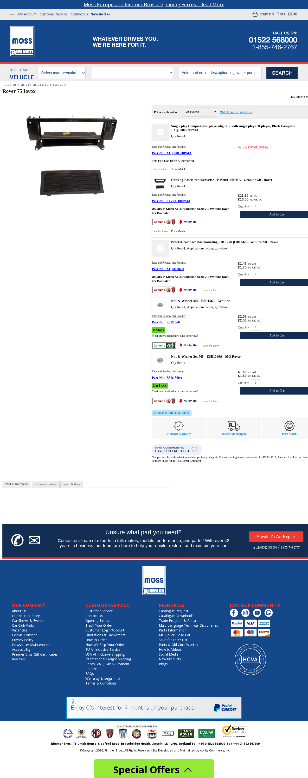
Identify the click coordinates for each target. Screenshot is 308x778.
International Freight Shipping (108, 659)
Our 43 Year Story (26, 615)
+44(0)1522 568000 (211, 744)
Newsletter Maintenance (31, 644)
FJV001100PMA (178, 201)
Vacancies (19, 630)
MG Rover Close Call (175, 635)
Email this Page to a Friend (171, 413)
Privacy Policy (22, 639)
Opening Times (97, 620)
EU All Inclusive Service (103, 649)
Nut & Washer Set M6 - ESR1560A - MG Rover (206, 356)
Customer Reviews (46, 484)
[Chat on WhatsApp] (269, 616)
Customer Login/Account (104, 630)
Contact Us (79, 14)
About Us (19, 611)
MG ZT (24, 85)
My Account (27, 14)
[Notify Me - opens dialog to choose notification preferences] (190, 222)
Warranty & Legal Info (102, 678)
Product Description (16, 484)
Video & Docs (72, 484)
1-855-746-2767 (290, 547)
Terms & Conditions (101, 683)
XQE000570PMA (179, 153)
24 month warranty (179, 434)
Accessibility (21, 649)
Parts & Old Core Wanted (178, 644)
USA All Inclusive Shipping (105, 654)
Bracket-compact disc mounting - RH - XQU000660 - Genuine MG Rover (224, 242)
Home (5, 85)
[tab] (16, 484)
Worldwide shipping (234, 434)
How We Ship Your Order (104, 644)
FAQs (89, 673)
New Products (170, 659)
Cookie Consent (24, 635)
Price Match (179, 169)
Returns (91, 668)
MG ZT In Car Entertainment (49, 85)
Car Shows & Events (28, 620)
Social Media (169, 654)
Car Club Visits (23, 625)
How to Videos (170, 649)
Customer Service (53, 14)
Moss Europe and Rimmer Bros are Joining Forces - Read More (154, 4)
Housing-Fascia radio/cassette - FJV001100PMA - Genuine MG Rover (221, 180)
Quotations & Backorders (105, 635)
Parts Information (172, 630)
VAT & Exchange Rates (236, 112)
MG (15, 85)
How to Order (96, 639)
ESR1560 (173, 322)
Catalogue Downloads (176, 615)
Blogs (163, 664)
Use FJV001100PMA (255, 147)
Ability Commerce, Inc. (215, 750)
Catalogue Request (173, 611)
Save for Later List (173, 639)
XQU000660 (175, 269)
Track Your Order (98, 625)
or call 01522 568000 (265, 547)
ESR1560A (174, 378)
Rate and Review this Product (169, 146)
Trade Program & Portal (178, 620)
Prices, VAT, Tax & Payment (107, 664)
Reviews (18, 659)
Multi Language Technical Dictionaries (188, 625)
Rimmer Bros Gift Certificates (35, 654)
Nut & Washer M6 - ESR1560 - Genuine (200, 301)
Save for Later (161, 169)
